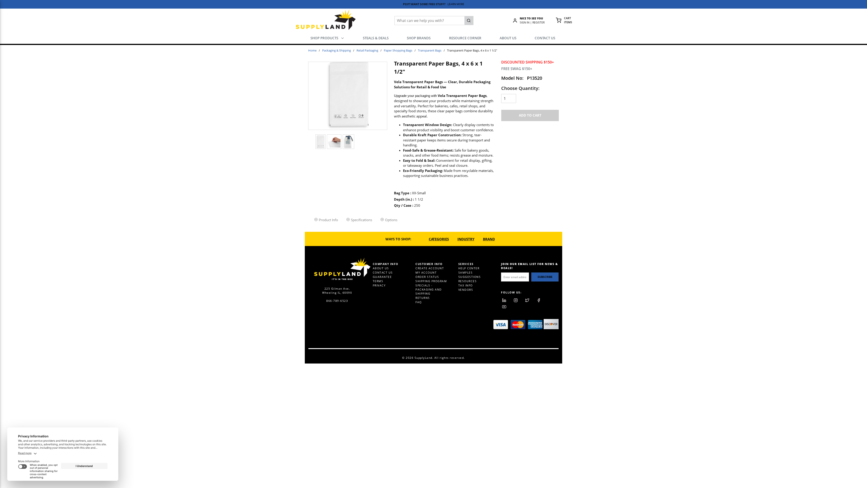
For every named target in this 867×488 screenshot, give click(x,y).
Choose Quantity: (520, 88)
